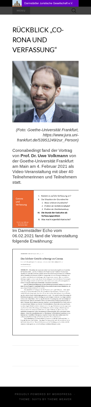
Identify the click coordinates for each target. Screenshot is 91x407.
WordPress (62, 394)
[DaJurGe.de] (45, 3)
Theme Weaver (59, 399)
